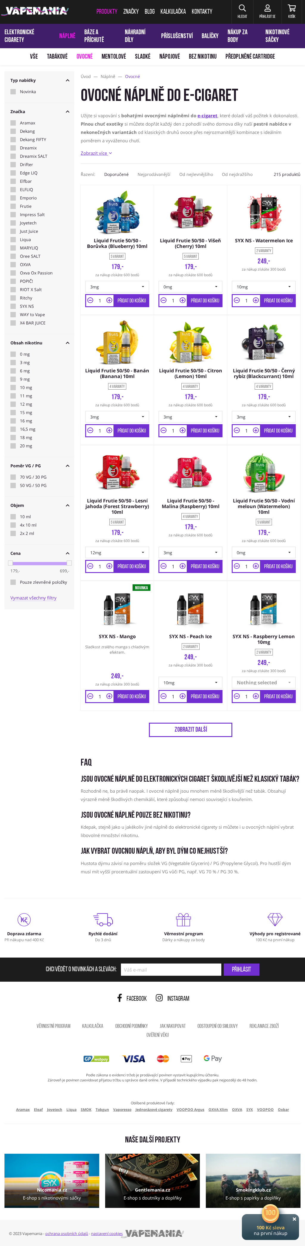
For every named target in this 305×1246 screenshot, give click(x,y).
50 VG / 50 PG (33, 485)
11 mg (26, 396)
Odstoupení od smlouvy (217, 1026)
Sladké (142, 57)
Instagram (178, 999)
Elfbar (26, 181)
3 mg (25, 362)
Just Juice (29, 231)
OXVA (25, 264)
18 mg (26, 437)
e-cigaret (207, 115)
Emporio (28, 198)
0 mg (25, 354)
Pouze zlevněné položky (43, 582)
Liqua (25, 239)
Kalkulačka (92, 1026)
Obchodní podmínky (131, 1026)
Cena (15, 553)
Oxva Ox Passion (36, 273)
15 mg (26, 412)
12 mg (26, 404)
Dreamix (28, 148)
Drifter (26, 164)
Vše (34, 57)
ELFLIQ (26, 189)
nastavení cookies (107, 1233)
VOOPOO (265, 1109)
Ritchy (26, 298)
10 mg (26, 387)
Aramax (27, 123)
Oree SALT (30, 256)
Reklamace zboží (264, 1026)
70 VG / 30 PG (33, 477)
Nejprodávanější (154, 174)
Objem (17, 505)
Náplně (67, 36)
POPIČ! (26, 281)
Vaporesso (122, 1109)
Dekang (27, 131)
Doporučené (116, 174)
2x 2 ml (27, 533)
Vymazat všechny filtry (33, 598)
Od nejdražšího (237, 174)
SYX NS (27, 306)
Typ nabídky (23, 80)
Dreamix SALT (33, 156)
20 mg (26, 446)
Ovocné (85, 57)
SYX (249, 1109)
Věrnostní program (53, 1026)
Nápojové (169, 57)
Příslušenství (177, 36)
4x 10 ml (28, 525)
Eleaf (38, 1109)
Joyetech (28, 223)
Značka (17, 111)
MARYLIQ (29, 248)
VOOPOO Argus (190, 1109)
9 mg (25, 379)
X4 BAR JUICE (33, 323)
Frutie (26, 206)
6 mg (25, 371)
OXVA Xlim (218, 1109)
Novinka (28, 91)
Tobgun (102, 1109)
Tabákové (57, 57)
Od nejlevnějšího (196, 174)
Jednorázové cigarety (154, 1109)
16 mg (26, 421)
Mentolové (114, 57)
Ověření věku (158, 1035)
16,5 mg (27, 429)
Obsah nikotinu (26, 343)
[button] (242, 12)
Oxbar (283, 1109)
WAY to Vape (32, 314)
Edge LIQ (29, 173)
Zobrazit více (94, 153)
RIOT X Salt (31, 289)
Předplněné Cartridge (250, 57)
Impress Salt (32, 214)
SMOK (86, 1109)
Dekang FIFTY (33, 139)
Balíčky (210, 36)
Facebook (137, 999)
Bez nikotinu (203, 57)
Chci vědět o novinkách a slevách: (81, 969)
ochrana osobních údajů (66, 1233)
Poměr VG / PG (25, 466)
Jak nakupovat (173, 1026)
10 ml (25, 516)
